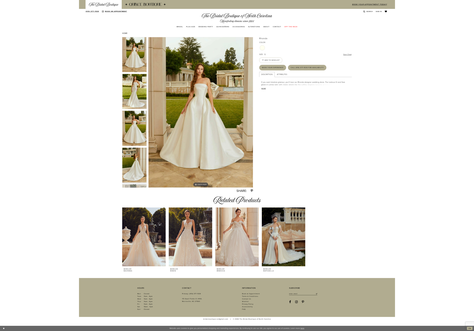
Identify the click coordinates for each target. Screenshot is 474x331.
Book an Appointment (251, 294)
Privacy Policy (247, 304)
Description (267, 74)
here (302, 328)
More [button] (263, 88)
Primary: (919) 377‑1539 (191, 294)
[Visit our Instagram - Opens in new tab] (296, 302)
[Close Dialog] (3, 328)
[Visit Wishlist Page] (385, 11)
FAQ (244, 309)
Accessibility (247, 307)
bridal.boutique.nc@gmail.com (215, 319)
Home (124, 33)
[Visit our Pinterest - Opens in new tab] (303, 302)
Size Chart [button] (347, 54)
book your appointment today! (369, 4)
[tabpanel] (134, 55)
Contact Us (246, 299)
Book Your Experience (273, 67)
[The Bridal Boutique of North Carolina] (237, 18)
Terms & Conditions (250, 296)
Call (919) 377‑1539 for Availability (307, 67)
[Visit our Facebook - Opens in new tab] (290, 302)
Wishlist (245, 301)
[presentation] (144, 236)
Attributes (282, 74)
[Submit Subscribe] (316, 293)
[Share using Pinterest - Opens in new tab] (252, 191)
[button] (378, 11)
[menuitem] (104, 4)
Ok (469, 328)
